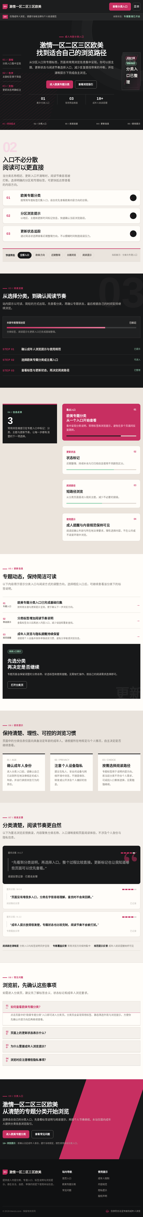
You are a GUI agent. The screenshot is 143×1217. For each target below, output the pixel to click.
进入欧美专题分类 (59, 84)
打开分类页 (17, 685)
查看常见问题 (42, 1134)
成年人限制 (104, 1178)
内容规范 (102, 1184)
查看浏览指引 (85, 84)
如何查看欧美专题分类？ (24, 1006)
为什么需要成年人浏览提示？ (26, 1046)
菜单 (136, 6)
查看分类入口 (120, 6)
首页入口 (67, 1178)
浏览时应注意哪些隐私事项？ (26, 1059)
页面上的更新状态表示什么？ (26, 1032)
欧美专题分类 (69, 1184)
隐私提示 (102, 1190)
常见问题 (67, 1190)
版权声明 (102, 1196)
